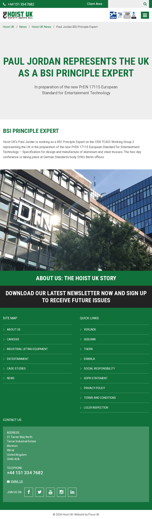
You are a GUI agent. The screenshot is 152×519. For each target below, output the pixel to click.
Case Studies (16, 368)
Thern (88, 349)
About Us (13, 329)
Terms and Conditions (100, 397)
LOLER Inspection (96, 407)
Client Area (94, 4)
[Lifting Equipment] (18, 14)
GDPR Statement (96, 378)
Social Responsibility (99, 368)
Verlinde (90, 329)
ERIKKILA (89, 358)
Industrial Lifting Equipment (27, 349)
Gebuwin (90, 339)
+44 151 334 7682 (25, 472)
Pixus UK (93, 514)
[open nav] (145, 15)
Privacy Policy (94, 388)
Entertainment (18, 358)
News (10, 378)
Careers (13, 339)
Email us (17, 481)
